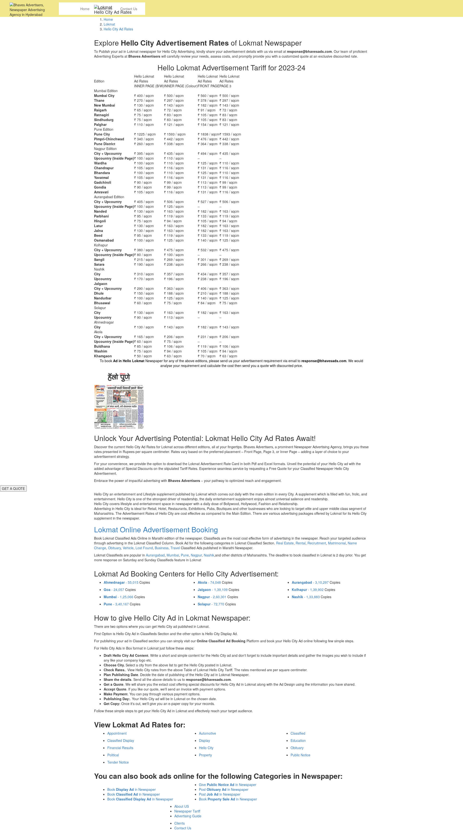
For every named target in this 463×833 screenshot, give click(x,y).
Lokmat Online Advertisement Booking (156, 529)
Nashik (209, 555)
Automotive (207, 733)
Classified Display (120, 740)
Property (205, 754)
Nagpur (196, 555)
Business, (162, 547)
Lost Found (144, 547)
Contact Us (182, 828)
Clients (179, 823)
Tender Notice (118, 762)
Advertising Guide (187, 815)
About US (181, 806)
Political (113, 754)
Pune (185, 555)
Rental (301, 543)
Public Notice (300, 754)
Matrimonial (337, 543)
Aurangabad (155, 555)
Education (298, 740)
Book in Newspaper (131, 789)
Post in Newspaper (223, 789)
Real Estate (285, 543)
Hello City (206, 747)
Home (84, 8)
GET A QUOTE (13, 488)
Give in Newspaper (227, 784)
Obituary (114, 547)
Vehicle (128, 547)
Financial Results (120, 747)
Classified (298, 733)
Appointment (117, 733)
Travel (175, 547)
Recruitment (316, 543)
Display (204, 740)
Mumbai (173, 555)
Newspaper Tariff (187, 811)
